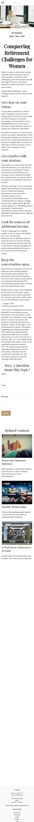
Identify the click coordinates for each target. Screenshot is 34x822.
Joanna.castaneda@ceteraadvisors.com (17, 805)
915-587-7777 (19, 793)
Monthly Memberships (14, 506)
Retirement (17, 812)
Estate (17, 817)
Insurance (17, 819)
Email (3, 385)
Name (3, 374)
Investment (17, 815)
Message (4, 396)
